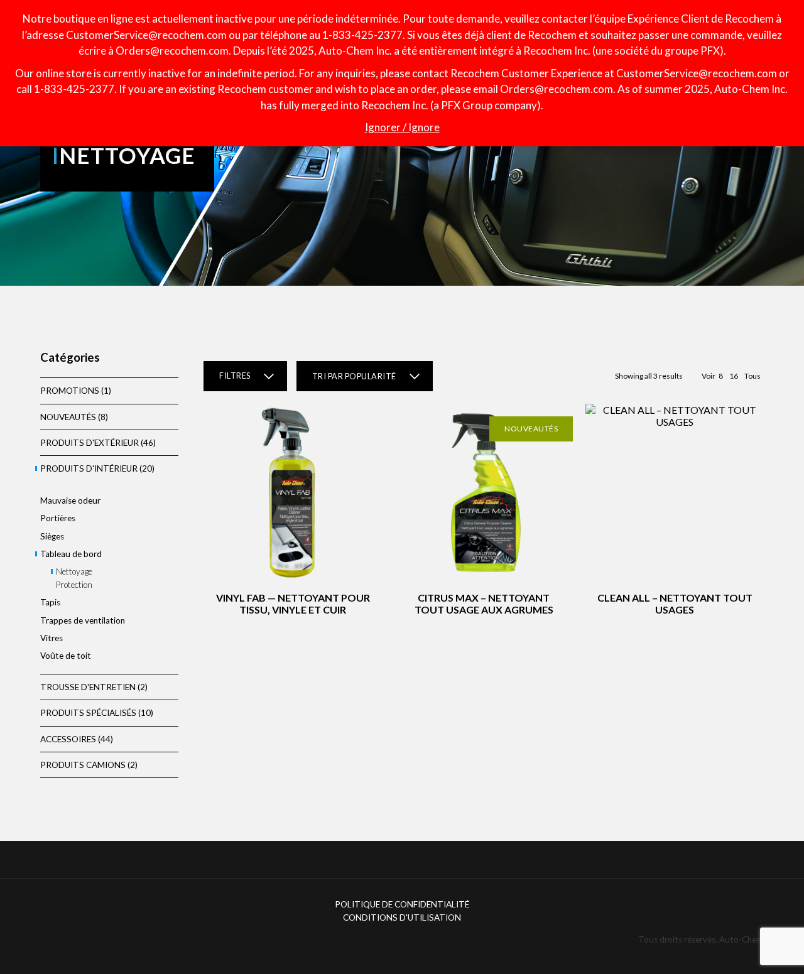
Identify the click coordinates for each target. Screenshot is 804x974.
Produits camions (83, 765)
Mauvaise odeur (70, 500)
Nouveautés (68, 417)
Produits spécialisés (88, 713)
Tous (752, 376)
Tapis (50, 602)
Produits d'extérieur (89, 443)
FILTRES (235, 376)
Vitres (51, 638)
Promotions (69, 391)
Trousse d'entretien (88, 687)
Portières (57, 518)
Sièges (52, 536)
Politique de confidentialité (402, 904)
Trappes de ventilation (82, 620)
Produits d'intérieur (89, 468)
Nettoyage (74, 571)
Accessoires (68, 739)
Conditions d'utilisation (402, 917)
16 (733, 376)
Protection (74, 585)
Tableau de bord (71, 554)
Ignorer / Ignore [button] (402, 127)
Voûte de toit (65, 656)
